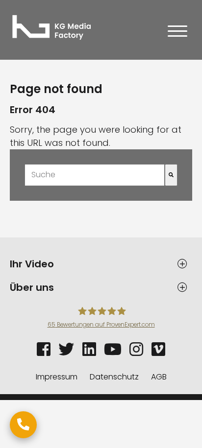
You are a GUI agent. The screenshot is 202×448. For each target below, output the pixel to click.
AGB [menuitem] (159, 376)
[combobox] (95, 175)
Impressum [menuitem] (56, 376)
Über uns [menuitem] (32, 287)
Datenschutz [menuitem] (114, 376)
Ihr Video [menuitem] (32, 264)
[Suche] (171, 175)
